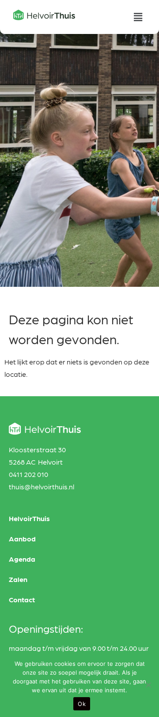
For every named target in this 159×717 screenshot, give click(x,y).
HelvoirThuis (29, 518)
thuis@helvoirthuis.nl (41, 486)
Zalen (18, 579)
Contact (22, 599)
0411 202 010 (28, 474)
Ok (82, 703)
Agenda (22, 559)
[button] (138, 17)
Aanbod (22, 538)
